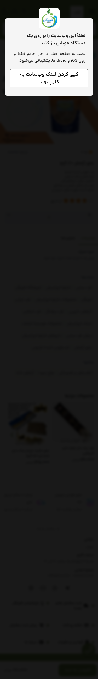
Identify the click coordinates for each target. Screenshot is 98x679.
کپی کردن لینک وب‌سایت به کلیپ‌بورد (49, 78)
